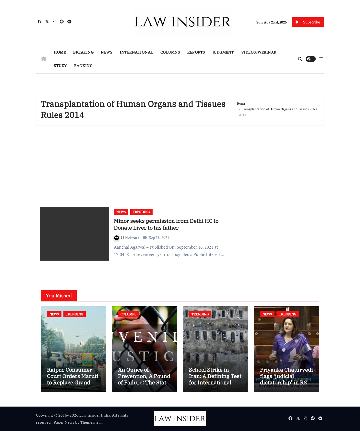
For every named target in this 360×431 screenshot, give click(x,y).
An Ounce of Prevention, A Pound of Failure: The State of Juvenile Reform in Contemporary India (144, 385)
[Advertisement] (181, 164)
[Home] (43, 59)
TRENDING (141, 212)
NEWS (106, 52)
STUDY (60, 65)
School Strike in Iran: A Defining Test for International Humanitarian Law (215, 379)
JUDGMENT (223, 52)
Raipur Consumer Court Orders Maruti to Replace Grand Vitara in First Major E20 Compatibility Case (72, 385)
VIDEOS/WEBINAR (258, 52)
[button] (321, 58)
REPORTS (196, 52)
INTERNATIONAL (136, 52)
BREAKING (83, 52)
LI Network (130, 237)
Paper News (64, 422)
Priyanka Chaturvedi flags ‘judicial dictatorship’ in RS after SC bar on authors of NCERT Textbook (286, 385)
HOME (60, 52)
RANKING (83, 65)
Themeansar (91, 422)
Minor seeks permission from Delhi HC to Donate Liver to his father (166, 224)
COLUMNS (170, 52)
